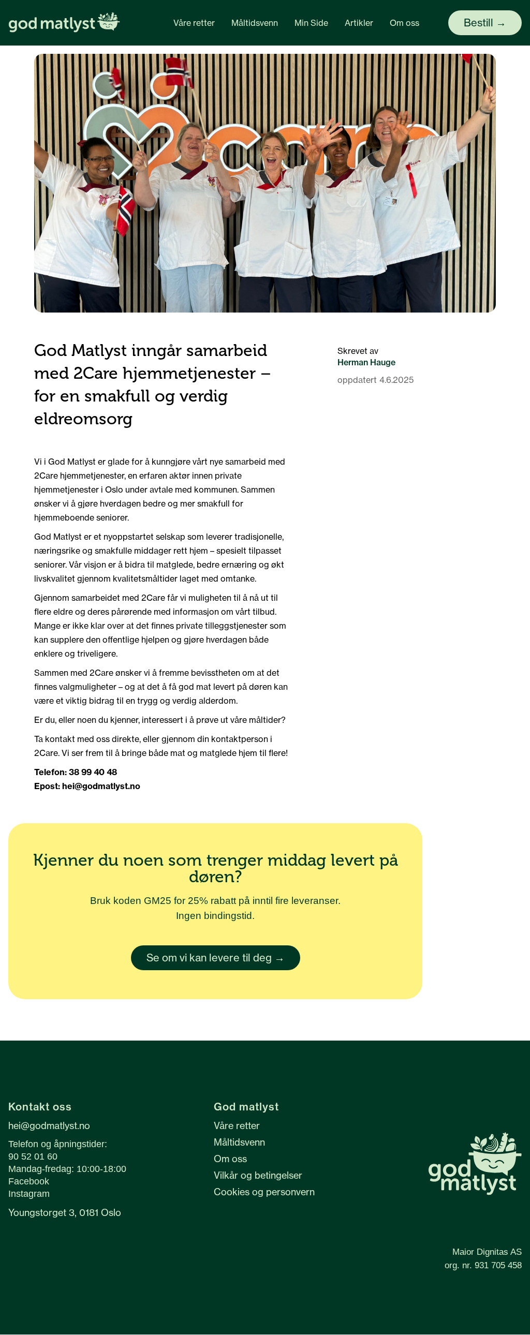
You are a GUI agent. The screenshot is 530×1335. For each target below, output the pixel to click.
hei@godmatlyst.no (49, 1125)
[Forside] (64, 23)
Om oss (404, 23)
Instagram (29, 1194)
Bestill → (485, 22)
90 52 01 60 (32, 1156)
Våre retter (194, 23)
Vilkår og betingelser (258, 1175)
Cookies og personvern (264, 1192)
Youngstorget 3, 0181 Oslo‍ (64, 1213)
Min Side (311, 23)
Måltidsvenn (254, 23)
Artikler (359, 23)
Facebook (28, 1181)
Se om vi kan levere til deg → (215, 957)
